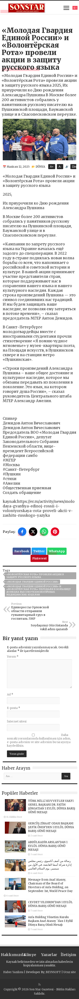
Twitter (39, 551)
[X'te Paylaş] (33, 531)
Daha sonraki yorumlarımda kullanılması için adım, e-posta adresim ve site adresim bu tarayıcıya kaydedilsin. (39, 740)
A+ (52, 166)
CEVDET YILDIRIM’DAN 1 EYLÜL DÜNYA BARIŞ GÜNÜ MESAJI (50, 904)
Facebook (21, 551)
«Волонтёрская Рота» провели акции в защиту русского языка (35, 576)
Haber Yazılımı (13, 972)
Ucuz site (69, 972)
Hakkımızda (10, 954)
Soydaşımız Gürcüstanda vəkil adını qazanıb (49, 626)
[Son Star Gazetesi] (26, 7)
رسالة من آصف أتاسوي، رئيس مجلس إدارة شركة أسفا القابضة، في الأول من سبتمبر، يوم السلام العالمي (50, 864)
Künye (30, 954)
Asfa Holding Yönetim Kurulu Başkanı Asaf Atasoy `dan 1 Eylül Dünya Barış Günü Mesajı (50, 921)
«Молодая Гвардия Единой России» (32, 581)
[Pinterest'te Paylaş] (55, 531)
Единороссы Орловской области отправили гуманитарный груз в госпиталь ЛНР (30, 611)
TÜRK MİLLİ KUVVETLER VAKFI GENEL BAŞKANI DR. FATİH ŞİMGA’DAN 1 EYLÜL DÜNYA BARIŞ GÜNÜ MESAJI (51, 806)
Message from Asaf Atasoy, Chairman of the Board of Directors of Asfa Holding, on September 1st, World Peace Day (50, 885)
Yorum (13, 656)
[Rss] (39, 984)
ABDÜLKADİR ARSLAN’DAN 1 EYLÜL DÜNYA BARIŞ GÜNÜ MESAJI (47, 846)
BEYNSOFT (53, 972)
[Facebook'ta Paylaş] (22, 531)
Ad (10, 694)
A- (60, 166)
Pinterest (39, 558)
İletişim (68, 954)
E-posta (13, 708)
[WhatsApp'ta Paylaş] (44, 531)
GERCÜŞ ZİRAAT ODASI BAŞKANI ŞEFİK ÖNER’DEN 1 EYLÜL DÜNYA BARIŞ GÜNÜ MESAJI (51, 827)
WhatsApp (57, 551)
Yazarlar (49, 954)
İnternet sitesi (17, 721)
